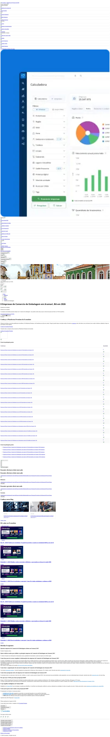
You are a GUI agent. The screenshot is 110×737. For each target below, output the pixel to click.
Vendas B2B (9, 686)
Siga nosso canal (5, 525)
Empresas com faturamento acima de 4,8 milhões (13, 727)
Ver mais (2, 483)
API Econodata (4, 10)
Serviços (2, 23)
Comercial (14, 475)
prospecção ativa (95, 675)
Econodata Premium (23, 703)
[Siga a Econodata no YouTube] (8, 717)
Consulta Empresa (4, 46)
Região (2, 285)
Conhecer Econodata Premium (7, 326)
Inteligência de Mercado (5, 233)
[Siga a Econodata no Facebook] (6, 717)
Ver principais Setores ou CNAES (7, 314)
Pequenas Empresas (4, 14)
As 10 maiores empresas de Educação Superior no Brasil (42, 516)
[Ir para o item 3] (3, 585)
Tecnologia (3, 31)
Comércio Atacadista (5, 29)
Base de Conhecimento (5, 239)
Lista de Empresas (4, 40)
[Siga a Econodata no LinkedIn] (4, 717)
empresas (74, 323)
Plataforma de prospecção (6, 8)
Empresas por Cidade (7, 731)
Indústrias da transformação (6, 26)
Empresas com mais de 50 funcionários (11, 729)
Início (4, 294)
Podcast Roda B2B (4, 220)
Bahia (5, 298)
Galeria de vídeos (4, 236)
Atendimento (9, 475)
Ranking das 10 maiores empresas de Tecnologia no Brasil (15, 516)
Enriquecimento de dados (6, 223)
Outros (50, 475)
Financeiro (18, 475)
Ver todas (13, 48)
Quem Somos (3, 243)
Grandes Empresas (4, 19)
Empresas (6, 295)
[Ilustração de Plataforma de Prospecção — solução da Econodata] (55, 133)
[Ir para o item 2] (2, 585)
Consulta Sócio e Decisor (6, 48)
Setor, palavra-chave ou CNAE (7, 281)
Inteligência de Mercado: (8, 693)
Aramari (5, 299)
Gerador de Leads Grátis (5, 35)
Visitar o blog (3, 520)
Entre (2, 248)
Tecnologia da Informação (40, 475)
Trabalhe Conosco (4, 246)
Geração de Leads (4, 231)
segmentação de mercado (65, 670)
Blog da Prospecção (5, 228)
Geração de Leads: (7, 694)
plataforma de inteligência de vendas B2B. (95, 686)
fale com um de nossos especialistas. (25, 665)
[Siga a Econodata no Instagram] (2, 717)
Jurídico (21, 475)
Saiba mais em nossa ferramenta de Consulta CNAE (83, 681)
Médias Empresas (4, 17)
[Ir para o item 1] (1, 585)
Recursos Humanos (31, 475)
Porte (2, 288)
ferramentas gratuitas (10, 670)
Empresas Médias (6, 728)
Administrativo (3, 475)
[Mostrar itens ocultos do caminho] (4, 297)
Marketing (25, 475)
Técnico (47, 475)
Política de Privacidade (5, 733)
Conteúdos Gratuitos (5, 225)
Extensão (2, 38)
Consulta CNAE (4, 43)
